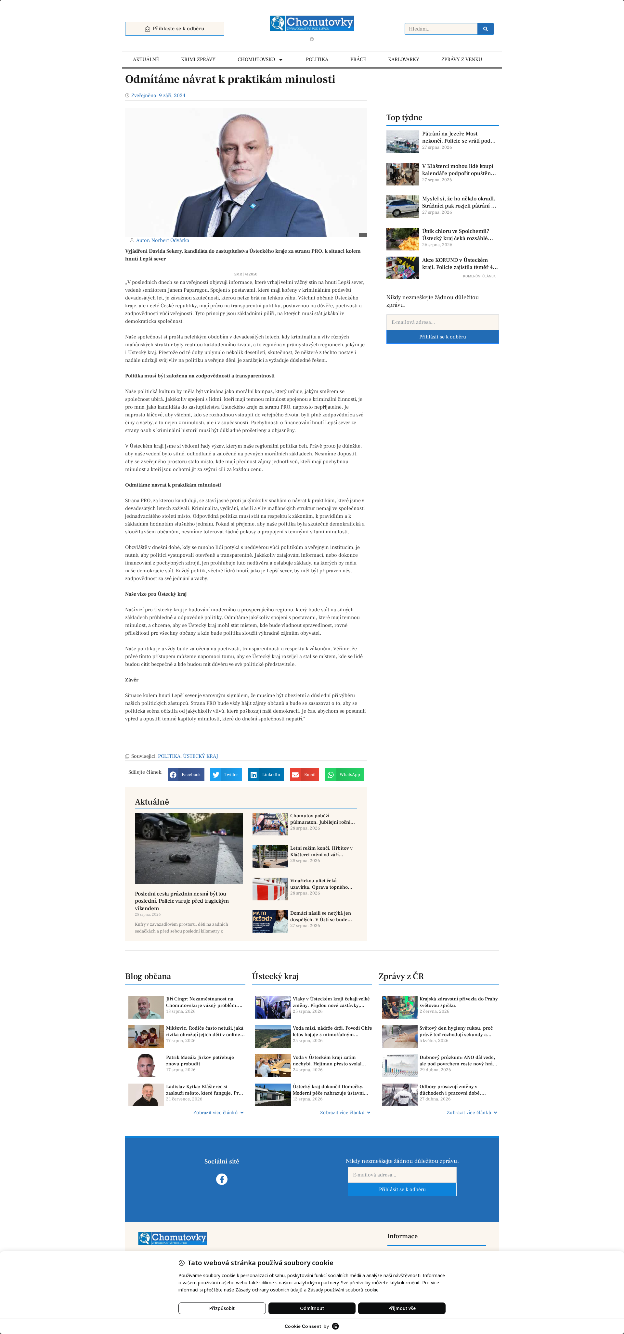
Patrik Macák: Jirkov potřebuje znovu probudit (200, 1060)
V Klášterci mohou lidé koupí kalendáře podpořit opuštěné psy (458, 170)
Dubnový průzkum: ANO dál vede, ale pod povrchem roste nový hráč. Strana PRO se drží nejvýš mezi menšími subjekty (458, 1060)
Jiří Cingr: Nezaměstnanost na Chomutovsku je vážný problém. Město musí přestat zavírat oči (202, 1002)
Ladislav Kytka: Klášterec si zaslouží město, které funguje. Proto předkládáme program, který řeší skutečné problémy (205, 1090)
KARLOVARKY (403, 59)
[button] (186, 774)
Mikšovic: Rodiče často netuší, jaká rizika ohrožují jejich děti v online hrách (204, 1031)
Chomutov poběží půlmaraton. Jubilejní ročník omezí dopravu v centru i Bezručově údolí (321, 819)
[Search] (485, 28)
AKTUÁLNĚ (146, 59)
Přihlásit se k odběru (442, 337)
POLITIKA (317, 59)
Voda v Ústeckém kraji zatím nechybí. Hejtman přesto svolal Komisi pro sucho (327, 1060)
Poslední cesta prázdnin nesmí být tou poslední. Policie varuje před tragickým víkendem (182, 901)
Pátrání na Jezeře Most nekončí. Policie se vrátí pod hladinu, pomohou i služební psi (457, 137)
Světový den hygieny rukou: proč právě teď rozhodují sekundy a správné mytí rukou (456, 1031)
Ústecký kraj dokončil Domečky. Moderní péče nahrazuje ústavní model (328, 1090)
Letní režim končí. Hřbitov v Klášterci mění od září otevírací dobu (321, 851)
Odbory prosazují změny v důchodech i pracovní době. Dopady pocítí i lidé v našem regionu (451, 1090)
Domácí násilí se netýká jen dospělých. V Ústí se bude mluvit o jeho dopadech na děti (320, 916)
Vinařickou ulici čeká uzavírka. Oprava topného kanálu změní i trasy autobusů (319, 884)
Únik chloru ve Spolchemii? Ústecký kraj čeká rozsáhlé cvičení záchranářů (455, 235)
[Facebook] (312, 39)
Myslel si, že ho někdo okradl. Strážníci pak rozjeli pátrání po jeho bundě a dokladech (459, 202)
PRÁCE (358, 59)
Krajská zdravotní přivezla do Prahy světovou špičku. (459, 1002)
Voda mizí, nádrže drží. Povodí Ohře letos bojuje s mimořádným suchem (332, 1031)
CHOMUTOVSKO (256, 59)
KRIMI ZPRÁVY (198, 59)
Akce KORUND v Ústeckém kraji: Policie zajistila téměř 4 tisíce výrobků (457, 264)
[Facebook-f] (222, 1179)
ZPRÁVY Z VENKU (461, 59)
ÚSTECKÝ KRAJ (200, 756)
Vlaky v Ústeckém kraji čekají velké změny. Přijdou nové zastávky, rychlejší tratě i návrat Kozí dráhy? (331, 1002)
